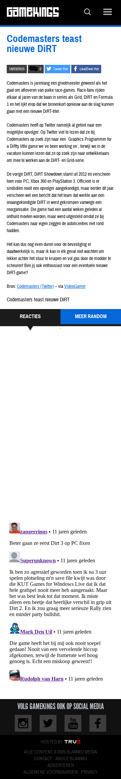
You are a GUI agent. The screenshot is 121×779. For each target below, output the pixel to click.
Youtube (73, 723)
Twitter (48, 723)
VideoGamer (75, 287)
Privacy (89, 772)
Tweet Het (60, 69)
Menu (107, 12)
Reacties (30, 316)
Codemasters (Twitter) (35, 287)
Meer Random (91, 316)
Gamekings (33, 12)
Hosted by (52, 742)
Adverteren (60, 766)
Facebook (97, 723)
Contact (43, 759)
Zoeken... (87, 12)
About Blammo (71, 759)
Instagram (23, 723)
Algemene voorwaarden (51, 772)
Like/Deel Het (89, 69)
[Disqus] (60, 426)
